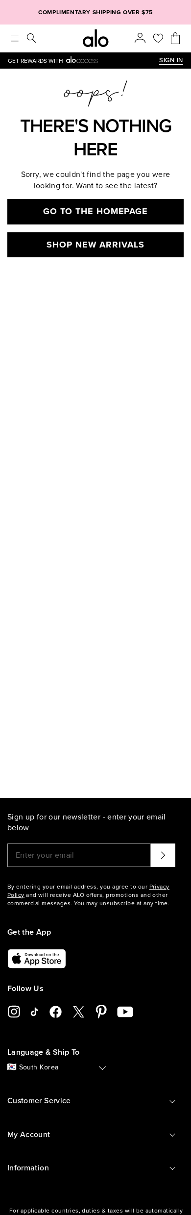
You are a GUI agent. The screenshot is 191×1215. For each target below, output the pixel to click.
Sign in (171, 60)
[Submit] (163, 855)
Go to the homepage (95, 211)
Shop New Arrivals (95, 244)
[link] (83, 60)
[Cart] (175, 38)
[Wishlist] (158, 38)
